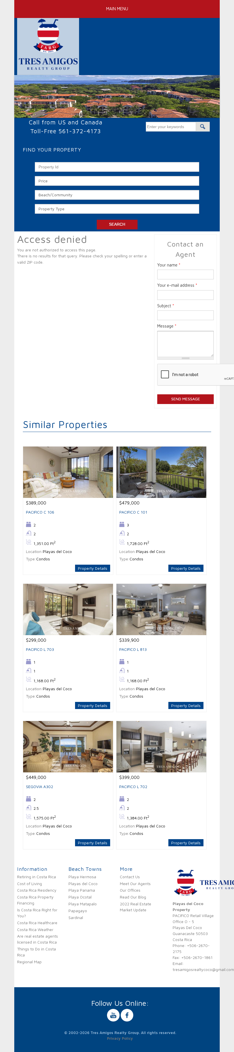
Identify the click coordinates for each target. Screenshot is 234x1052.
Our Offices (130, 890)
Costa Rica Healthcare (37, 922)
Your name (168, 265)
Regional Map (29, 961)
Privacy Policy (120, 1038)
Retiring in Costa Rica (36, 876)
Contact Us (130, 876)
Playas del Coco (83, 883)
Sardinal (75, 917)
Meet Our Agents (135, 883)
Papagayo (77, 910)
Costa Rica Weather (35, 929)
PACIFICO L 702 (133, 786)
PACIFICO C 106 (40, 512)
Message (166, 326)
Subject (165, 305)
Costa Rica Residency (37, 890)
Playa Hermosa (82, 876)
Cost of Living (29, 883)
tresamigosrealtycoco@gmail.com (203, 969)
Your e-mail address (177, 285)
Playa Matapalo (82, 903)
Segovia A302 (39, 786)
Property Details (92, 568)
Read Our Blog (133, 896)
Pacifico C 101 (133, 512)
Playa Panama (81, 890)
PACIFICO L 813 (133, 649)
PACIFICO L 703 (40, 649)
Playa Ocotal (80, 896)
